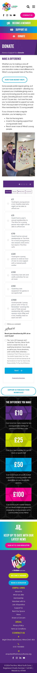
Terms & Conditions (18, 629)
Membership (18, 598)
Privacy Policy (18, 625)
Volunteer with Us (18, 601)
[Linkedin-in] (10, 15)
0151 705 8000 (18, 647)
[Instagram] (7, 15)
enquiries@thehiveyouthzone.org (18, 654)
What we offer (18, 595)
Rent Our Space (18, 611)
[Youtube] (14, 15)
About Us (18, 591)
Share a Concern (18, 618)
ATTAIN (23, 671)
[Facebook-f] (3, 15)
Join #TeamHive (18, 605)
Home (4, 53)
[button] (28, 6)
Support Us (12, 53)
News (18, 614)
